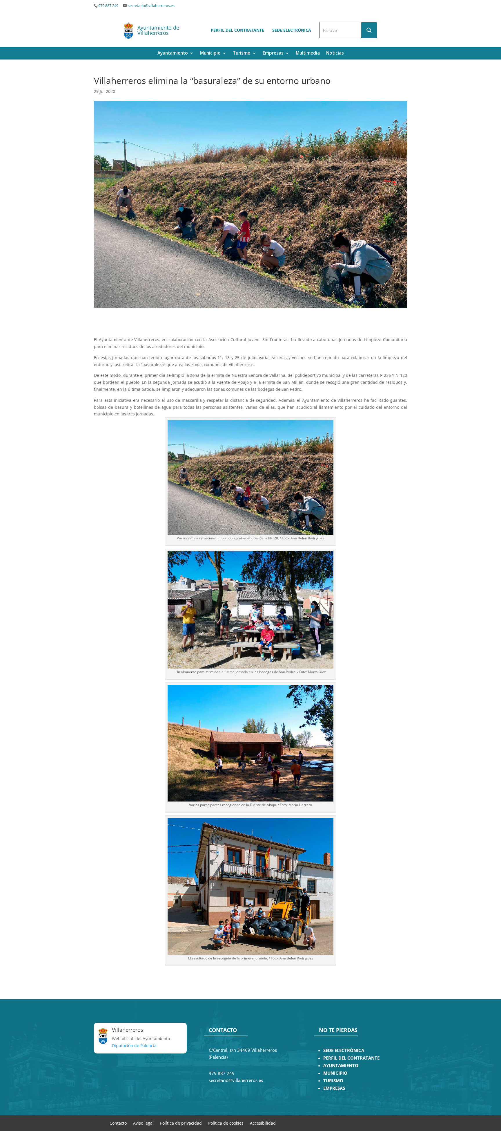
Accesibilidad (263, 1122)
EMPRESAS (334, 1088)
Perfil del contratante (237, 30)
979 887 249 (108, 5)
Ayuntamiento (172, 53)
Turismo (242, 53)
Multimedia (308, 53)
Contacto (118, 1122)
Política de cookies (226, 1122)
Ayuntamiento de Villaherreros (158, 30)
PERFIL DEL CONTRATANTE (351, 1058)
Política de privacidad (181, 1122)
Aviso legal (143, 1122)
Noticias (335, 53)
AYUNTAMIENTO (340, 1065)
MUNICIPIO (335, 1073)
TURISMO (333, 1081)
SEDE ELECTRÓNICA (343, 1050)
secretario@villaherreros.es (151, 5)
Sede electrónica (291, 30)
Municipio (210, 53)
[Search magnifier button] (369, 30)
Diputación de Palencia (134, 1045)
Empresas (273, 53)
